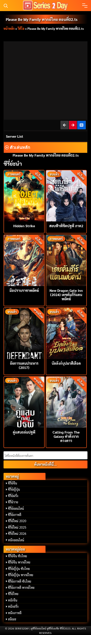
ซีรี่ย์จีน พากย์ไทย (19, 562)
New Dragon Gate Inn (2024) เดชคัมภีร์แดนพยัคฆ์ (66, 294)
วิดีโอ (21, 28)
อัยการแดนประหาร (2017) (24, 365)
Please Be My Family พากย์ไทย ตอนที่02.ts (42, 19)
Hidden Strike (24, 225)
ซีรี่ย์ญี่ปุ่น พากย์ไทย (20, 575)
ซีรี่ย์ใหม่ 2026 (17, 533)
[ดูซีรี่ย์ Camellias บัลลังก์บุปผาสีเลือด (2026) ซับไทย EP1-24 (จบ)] (66, 332)
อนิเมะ (12, 619)
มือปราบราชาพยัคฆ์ (24, 290)
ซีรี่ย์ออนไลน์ (16, 508)
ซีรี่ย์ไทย (13, 594)
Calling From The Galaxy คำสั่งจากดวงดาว (66, 436)
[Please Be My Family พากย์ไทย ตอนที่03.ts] (73, 125)
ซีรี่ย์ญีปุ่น (14, 489)
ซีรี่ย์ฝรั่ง (13, 496)
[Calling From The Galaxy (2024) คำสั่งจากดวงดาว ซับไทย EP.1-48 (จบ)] (66, 401)
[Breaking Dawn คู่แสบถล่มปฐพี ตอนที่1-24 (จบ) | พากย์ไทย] (24, 401)
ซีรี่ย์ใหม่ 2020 (17, 521)
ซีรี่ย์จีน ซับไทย (17, 556)
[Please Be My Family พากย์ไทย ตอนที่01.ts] (65, 125)
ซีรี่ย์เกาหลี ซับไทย (19, 581)
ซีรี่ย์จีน (12, 483)
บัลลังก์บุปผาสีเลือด (66, 363)
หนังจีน (12, 600)
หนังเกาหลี (14, 613)
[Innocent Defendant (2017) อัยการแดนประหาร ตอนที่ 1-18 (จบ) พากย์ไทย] (24, 332)
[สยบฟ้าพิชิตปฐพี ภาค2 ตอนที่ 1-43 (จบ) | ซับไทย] (66, 195)
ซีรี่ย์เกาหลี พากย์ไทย (21, 587)
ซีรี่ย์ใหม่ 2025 (17, 527)
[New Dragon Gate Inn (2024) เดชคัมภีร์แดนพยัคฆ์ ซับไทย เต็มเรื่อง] (66, 260)
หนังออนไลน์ (16, 540)
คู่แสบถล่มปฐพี (24, 432)
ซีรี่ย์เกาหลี (14, 515)
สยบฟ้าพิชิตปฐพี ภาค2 (66, 225)
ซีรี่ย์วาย (13, 502)
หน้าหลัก (9, 28)
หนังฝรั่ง (13, 606)
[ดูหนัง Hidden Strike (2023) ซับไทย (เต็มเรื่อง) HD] (24, 195)
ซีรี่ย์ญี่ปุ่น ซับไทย (19, 569)
